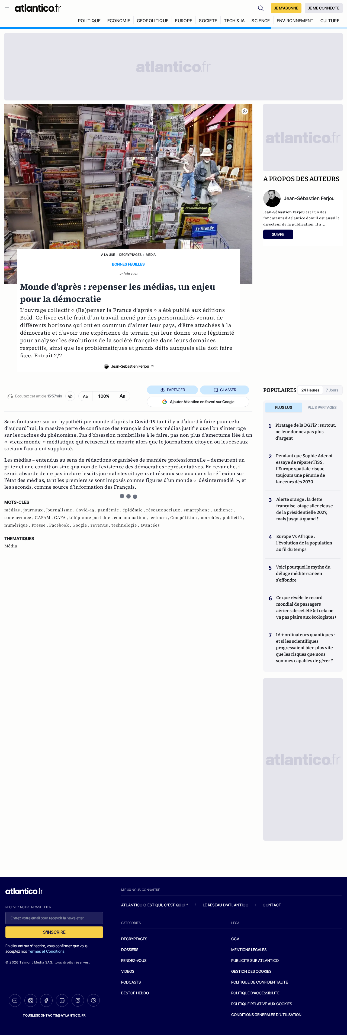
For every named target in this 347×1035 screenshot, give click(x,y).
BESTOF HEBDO (135, 993)
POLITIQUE (89, 20)
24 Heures (310, 390)
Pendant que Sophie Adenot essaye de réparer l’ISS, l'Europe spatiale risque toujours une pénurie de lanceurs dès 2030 (304, 468)
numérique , (17, 525)
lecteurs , (159, 518)
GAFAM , (44, 518)
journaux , (34, 510)
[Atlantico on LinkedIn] (62, 1000)
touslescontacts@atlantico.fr (54, 1015)
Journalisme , (61, 510)
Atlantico (296, 218)
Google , (81, 525)
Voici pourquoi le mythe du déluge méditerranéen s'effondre (303, 573)
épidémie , (134, 510)
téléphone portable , (91, 518)
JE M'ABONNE (286, 8)
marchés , (212, 518)
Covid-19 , (87, 510)
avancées (150, 525)
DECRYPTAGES (134, 938)
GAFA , (61, 518)
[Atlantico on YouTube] (93, 1000)
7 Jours (332, 390)
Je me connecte (323, 8)
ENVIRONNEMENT (295, 20)
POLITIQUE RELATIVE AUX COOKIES (261, 1003)
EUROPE (183, 20)
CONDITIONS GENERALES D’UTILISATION (266, 1014)
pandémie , (110, 510)
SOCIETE (208, 20)
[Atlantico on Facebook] (46, 1000)
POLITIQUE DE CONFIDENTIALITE (259, 982)
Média (151, 255)
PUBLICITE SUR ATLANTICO (255, 960)
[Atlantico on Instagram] (78, 1000)
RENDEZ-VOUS (133, 960)
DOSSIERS (129, 949)
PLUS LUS (283, 407)
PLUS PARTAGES (322, 407)
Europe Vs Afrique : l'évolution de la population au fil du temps (304, 543)
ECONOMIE (118, 20)
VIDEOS (127, 971)
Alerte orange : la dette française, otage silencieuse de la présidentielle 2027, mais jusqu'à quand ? (304, 509)
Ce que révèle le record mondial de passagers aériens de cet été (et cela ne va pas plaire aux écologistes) (306, 607)
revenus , (101, 525)
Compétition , (185, 518)
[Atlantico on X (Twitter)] (30, 1000)
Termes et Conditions (46, 951)
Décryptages (130, 255)
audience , (224, 510)
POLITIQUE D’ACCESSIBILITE (255, 993)
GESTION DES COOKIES (251, 971)
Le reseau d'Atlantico (225, 905)
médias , (13, 510)
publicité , (233, 518)
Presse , (40, 525)
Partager (176, 389)
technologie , (125, 525)
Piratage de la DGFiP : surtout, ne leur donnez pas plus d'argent (305, 432)
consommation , (131, 518)
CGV (235, 938)
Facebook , (60, 525)
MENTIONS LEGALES (248, 949)
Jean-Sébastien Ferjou (130, 366)
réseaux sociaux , (165, 510)
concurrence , (19, 518)
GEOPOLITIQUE (152, 20)
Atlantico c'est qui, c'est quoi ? (154, 905)
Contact (272, 905)
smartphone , (198, 510)
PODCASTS (131, 982)
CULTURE (329, 20)
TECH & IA (234, 20)
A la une (108, 255)
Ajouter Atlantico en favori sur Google (202, 401)
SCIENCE (261, 20)
